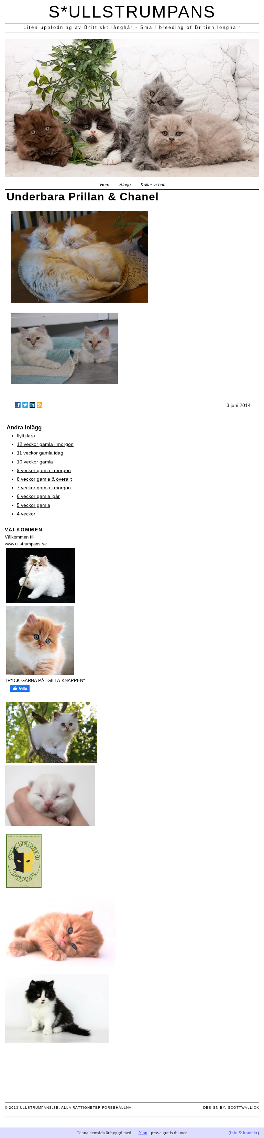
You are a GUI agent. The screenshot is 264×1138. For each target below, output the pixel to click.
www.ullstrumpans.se (26, 543)
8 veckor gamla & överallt (44, 479)
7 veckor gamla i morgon (44, 487)
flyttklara (26, 435)
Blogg (125, 184)
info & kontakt (243, 1132)
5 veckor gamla (33, 505)
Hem (104, 184)
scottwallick (243, 1107)
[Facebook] (18, 405)
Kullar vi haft (153, 184)
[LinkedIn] (32, 405)
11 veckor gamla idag (40, 453)
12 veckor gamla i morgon (45, 444)
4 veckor (26, 513)
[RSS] (39, 405)
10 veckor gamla (35, 461)
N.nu (143, 1132)
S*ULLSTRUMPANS (132, 11)
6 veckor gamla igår (38, 496)
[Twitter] (25, 405)
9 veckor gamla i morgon (44, 470)
